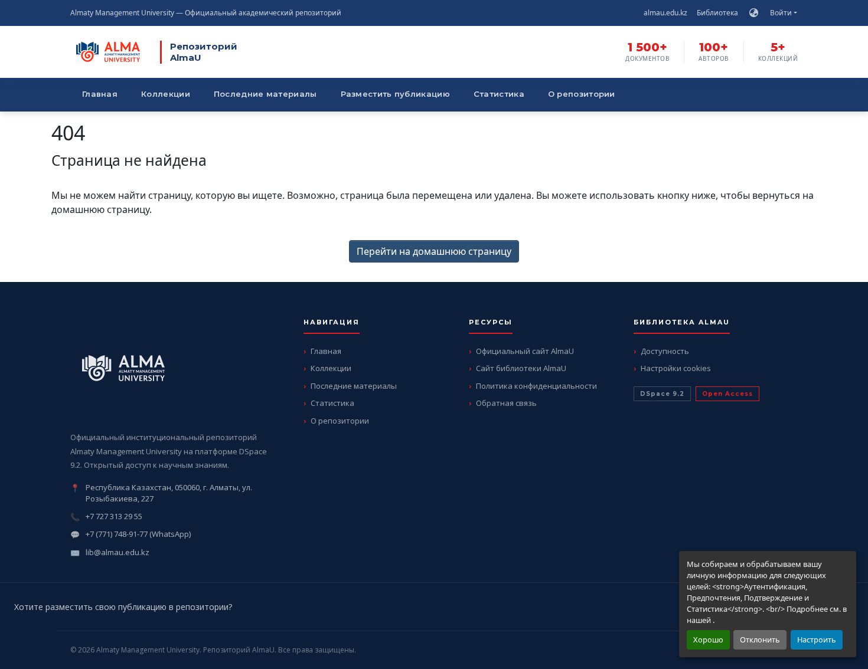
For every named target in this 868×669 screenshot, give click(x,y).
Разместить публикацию (395, 94)
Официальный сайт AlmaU (525, 351)
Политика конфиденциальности (536, 386)
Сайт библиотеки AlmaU (521, 368)
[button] (754, 13)
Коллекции (165, 94)
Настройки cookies (676, 368)
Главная (100, 94)
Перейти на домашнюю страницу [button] (434, 251)
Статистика (499, 94)
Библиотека (717, 13)
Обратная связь (506, 403)
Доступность (665, 351)
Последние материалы (265, 94)
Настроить (816, 639)
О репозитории (581, 94)
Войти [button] (782, 13)
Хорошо (708, 639)
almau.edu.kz (665, 13)
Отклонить (760, 639)
